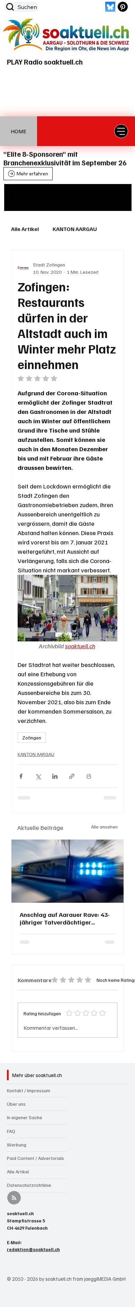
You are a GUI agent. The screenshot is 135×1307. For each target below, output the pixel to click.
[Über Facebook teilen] (21, 776)
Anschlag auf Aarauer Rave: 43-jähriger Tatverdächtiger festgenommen (65, 918)
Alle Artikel (25, 228)
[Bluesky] (110, 7)
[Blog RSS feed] (14, 1198)
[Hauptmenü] (121, 131)
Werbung (16, 1145)
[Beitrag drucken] (89, 776)
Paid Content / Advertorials (35, 1158)
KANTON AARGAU (75, 228)
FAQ (11, 1131)
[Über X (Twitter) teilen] (38, 776)
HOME (18, 131)
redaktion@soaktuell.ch (33, 1249)
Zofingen (31, 737)
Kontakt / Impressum (28, 1090)
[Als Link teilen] (72, 776)
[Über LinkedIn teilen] (55, 776)
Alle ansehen (104, 827)
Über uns (16, 1104)
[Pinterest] (123, 7)
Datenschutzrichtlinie (29, 1185)
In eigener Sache (24, 1117)
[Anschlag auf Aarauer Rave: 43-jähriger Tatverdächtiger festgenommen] (67, 871)
